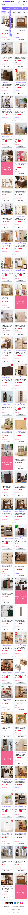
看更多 (10, 35)
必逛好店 (10, 25)
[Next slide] (26, 21)
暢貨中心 (10, 14)
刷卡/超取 (10, 27)
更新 (23, 906)
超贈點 (25, 8)
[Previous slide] (15, 21)
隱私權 (14, 912)
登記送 (10, 11)
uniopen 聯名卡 (16, 8)
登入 (20, 1)
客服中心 (8, 909)
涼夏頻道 (10, 22)
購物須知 (19, 909)
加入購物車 (8, 39)
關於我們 (13, 909)
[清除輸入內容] (23, 4)
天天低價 (10, 19)
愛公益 (10, 33)
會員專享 (10, 30)
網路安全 (9, 912)
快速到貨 (10, 16)
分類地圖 (18, 912)
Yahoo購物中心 (9, 2)
